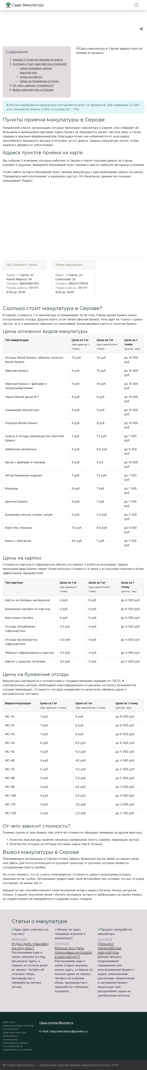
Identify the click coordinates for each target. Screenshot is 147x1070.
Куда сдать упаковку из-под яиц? (30, 946)
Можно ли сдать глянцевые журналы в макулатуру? (73, 952)
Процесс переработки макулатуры (109, 948)
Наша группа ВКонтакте (56, 1022)
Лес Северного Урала (21, 264)
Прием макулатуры (69, 264)
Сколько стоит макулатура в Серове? (40, 64)
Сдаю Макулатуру (27, 5)
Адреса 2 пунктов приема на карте (38, 59)
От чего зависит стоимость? (33, 85)
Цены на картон (31, 77)
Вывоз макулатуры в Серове (33, 89)
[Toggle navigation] (136, 5)
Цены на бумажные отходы (39, 81)
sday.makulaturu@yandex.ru (69, 1031)
